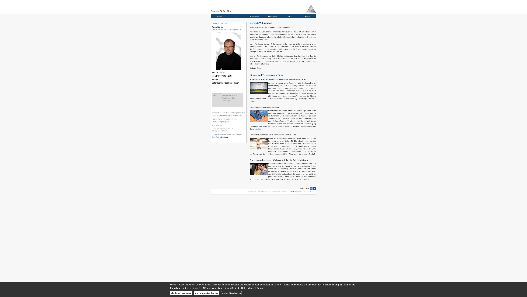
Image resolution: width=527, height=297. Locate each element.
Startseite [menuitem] (219, 16)
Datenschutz (276, 192)
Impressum (252, 192)
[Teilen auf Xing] (314, 188)
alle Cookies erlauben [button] (181, 293)
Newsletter (298, 192)
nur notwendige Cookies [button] (206, 293)
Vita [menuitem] (237, 16)
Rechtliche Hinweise (263, 192)
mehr (254, 101)
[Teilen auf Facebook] (311, 188)
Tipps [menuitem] (289, 16)
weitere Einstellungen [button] (231, 293)
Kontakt (291, 192)
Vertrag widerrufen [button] (309, 192)
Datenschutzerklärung (252, 288)
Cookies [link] (284, 192)
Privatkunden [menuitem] (254, 16)
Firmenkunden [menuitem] (272, 16)
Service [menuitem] (307, 16)
